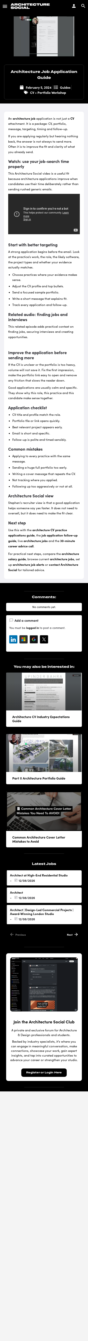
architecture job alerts (28, 564)
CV (72, 118)
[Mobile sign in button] (74, 6)
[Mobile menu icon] (5, 6)
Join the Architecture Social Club (44, 1021)
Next (70, 934)
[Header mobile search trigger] (83, 6)
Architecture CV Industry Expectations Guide (41, 718)
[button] (78, 1331)
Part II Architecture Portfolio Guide (38, 778)
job (33, 118)
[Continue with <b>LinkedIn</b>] (13, 639)
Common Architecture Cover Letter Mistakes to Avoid (38, 839)
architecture (21, 118)
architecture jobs (36, 541)
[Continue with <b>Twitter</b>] (44, 639)
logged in (32, 628)
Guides (65, 87)
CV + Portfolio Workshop (48, 92)
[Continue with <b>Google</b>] (34, 639)
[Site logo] (31, 6)
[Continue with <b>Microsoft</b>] (23, 639)
